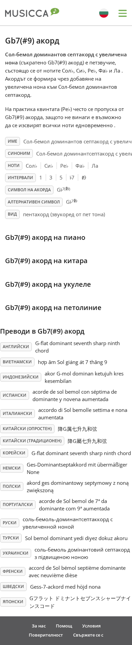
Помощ (64, 626)
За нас (39, 626)
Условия (91, 626)
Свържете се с (88, 635)
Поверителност (46, 635)
